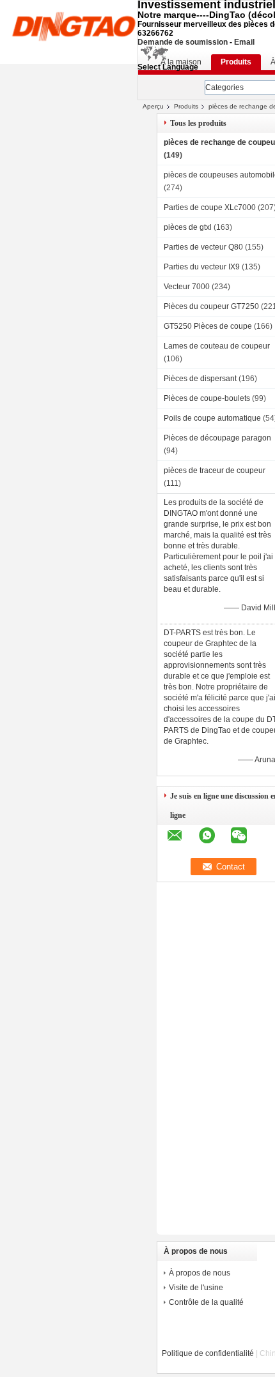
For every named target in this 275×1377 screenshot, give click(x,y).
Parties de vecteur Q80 (203, 247)
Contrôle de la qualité (206, 1302)
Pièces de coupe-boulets (207, 398)
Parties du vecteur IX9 (202, 266)
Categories (224, 87)
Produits (236, 61)
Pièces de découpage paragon (217, 437)
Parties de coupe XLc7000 (210, 207)
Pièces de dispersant (200, 378)
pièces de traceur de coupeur (214, 470)
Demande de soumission (183, 42)
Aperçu (153, 106)
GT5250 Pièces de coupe (208, 326)
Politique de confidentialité (208, 1353)
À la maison (181, 61)
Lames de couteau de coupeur (217, 346)
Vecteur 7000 (187, 286)
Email (244, 42)
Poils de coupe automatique (212, 418)
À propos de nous (199, 1272)
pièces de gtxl (188, 227)
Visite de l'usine (196, 1287)
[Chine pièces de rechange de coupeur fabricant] (74, 25)
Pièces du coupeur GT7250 (211, 306)
